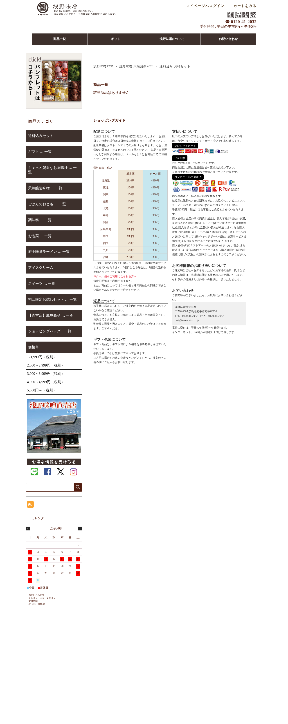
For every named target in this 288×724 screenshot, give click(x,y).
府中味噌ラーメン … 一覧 (49, 252)
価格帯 (33, 347)
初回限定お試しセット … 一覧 (52, 299)
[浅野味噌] (76, 17)
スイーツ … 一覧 (41, 283)
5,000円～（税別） (42, 390)
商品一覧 (59, 39)
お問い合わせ (228, 39)
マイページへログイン (205, 6)
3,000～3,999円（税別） (46, 373)
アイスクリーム (40, 267)
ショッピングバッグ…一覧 (49, 331)
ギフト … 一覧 (40, 152)
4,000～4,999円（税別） (46, 382)
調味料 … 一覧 (40, 220)
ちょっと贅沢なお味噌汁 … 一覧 (52, 170)
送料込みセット (40, 136)
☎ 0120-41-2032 (240, 21)
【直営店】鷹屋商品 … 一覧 (50, 315)
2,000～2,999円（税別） (46, 365)
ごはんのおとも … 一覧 (47, 204)
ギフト (116, 39)
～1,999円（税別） (42, 357)
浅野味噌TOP (103, 66)
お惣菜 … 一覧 (40, 236)
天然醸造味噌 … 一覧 (45, 188)
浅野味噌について (172, 39)
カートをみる (245, 6)
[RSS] (30, 505)
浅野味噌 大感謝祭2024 (136, 66)
